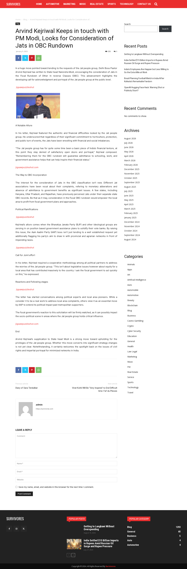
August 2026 (130, 138)
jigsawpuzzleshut (25, 87)
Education (132, 336)
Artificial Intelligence (136, 279)
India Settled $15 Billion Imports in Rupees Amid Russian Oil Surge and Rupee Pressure (146, 61)
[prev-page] (68, 555)
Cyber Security (134, 331)
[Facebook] (18, 58)
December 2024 (131, 222)
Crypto (130, 325)
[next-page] (73, 555)
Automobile (132, 290)
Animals (131, 264)
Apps (129, 269)
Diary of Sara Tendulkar (26, 388)
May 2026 (129, 151)
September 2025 (132, 182)
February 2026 (131, 164)
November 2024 (132, 226)
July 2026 (128, 142)
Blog (25, 19)
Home (18, 19)
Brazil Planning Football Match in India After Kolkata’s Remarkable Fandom (144, 80)
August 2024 (130, 239)
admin (39, 404)
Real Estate (132, 372)
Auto (129, 284)
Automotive (132, 295)
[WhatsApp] (38, 58)
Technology (132, 387)
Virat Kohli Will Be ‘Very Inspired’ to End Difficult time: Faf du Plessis (94, 389)
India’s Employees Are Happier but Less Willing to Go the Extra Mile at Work (146, 71)
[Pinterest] (32, 58)
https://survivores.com (44, 409)
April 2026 (129, 156)
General (131, 341)
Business (131, 315)
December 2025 (131, 169)
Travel (130, 392)
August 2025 (130, 186)
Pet (129, 366)
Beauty (130, 300)
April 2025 (129, 204)
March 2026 (129, 160)
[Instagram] (16, 529)
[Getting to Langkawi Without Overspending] (74, 530)
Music (130, 361)
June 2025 (129, 195)
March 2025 (129, 208)
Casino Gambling (135, 320)
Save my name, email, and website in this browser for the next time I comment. (56, 487)
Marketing (132, 356)
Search (127, 24)
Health (130, 346)
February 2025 (131, 213)
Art (128, 274)
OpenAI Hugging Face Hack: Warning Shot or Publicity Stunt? (144, 89)
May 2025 (129, 200)
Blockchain (132, 305)
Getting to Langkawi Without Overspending (143, 54)
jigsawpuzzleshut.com (26, 167)
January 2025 (130, 217)
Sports (130, 382)
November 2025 (132, 173)
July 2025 (128, 191)
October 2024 (130, 230)
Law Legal (132, 351)
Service (130, 377)
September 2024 (132, 235)
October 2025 (130, 178)
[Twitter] (25, 58)
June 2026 (129, 147)
